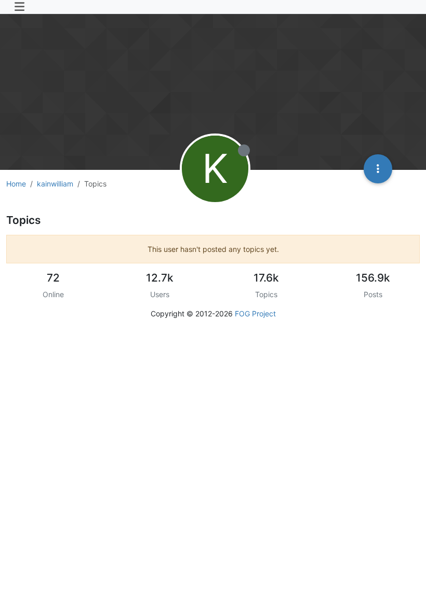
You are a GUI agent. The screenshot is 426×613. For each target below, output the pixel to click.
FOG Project (255, 313)
